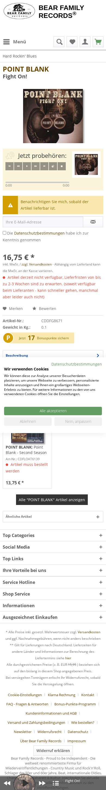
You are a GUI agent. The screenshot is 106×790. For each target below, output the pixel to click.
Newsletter (23, 731)
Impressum (76, 740)
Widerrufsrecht (50, 731)
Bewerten (47, 308)
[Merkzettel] (72, 41)
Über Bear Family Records (40, 740)
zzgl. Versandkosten (36, 264)
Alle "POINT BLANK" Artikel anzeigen (52, 499)
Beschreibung (17, 355)
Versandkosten (89, 632)
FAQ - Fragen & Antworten (27, 704)
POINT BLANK (26, 69)
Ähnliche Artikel (19, 516)
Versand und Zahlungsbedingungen (36, 722)
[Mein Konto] (85, 41)
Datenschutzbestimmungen (39, 233)
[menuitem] (14, 41)
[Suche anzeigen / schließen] (59, 41)
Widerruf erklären (53, 750)
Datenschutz (78, 731)
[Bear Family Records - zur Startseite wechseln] (19, 11)
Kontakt (87, 694)
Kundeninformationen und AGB (51, 713)
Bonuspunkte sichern (53, 338)
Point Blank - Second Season (26, 449)
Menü (19, 42)
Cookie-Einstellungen (25, 694)
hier (68, 658)
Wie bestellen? (82, 722)
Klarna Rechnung (61, 694)
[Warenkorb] (98, 41)
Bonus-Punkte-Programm (75, 704)
